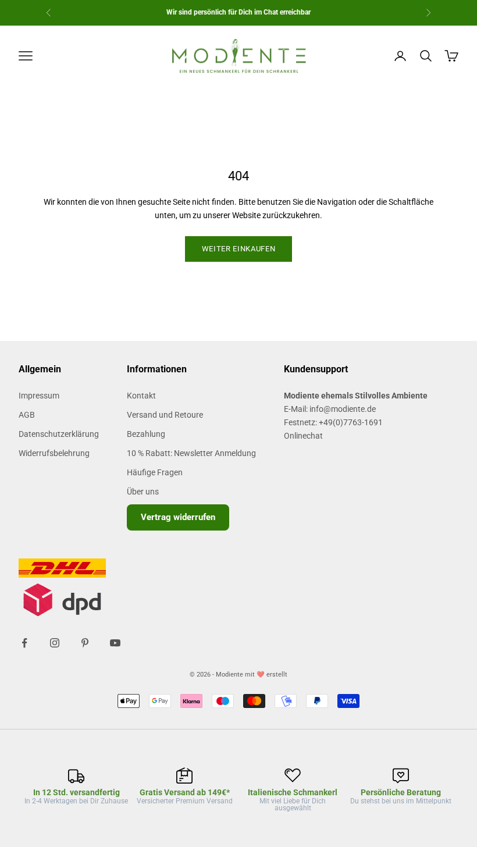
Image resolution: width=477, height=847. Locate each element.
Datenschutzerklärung (59, 434)
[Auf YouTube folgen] (115, 643)
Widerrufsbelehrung (54, 453)
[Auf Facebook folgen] (24, 643)
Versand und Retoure (165, 414)
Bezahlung (146, 434)
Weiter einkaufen (238, 248)
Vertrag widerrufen (178, 517)
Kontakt (141, 395)
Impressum (39, 395)
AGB (27, 414)
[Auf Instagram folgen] (54, 643)
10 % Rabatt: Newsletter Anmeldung (191, 453)
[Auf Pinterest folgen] (85, 643)
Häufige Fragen (155, 472)
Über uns (143, 491)
